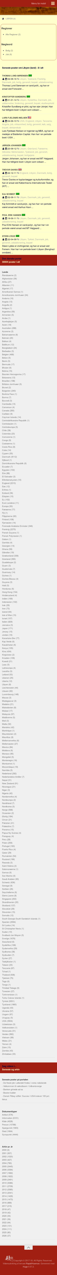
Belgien (5, 354)
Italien (5, 621)
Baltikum (6, 344)
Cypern (5, 453)
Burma (5, 397)
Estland (5, 492)
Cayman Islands (9, 417)
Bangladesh (7, 347)
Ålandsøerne (8, 275)
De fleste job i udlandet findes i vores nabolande (24, 1082)
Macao (5, 697)
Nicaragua (7, 786)
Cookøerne (7, 443)
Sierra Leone (8, 895)
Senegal (6, 885)
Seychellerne (8, 892)
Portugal (6, 846)
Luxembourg (8, 694)
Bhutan (5, 367)
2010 (4, 1182)
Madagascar (8, 700)
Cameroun (7, 407)
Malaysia (6, 714)
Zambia (5, 1050)
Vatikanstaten (8, 1027)
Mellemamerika (9, 740)
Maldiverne (7, 717)
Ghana (5, 549)
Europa (5, 506)
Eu (3, 499)
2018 (4, 1209)
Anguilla (6, 304)
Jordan (5, 634)
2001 (4, 1153)
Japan (5, 628)
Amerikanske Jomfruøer (13, 295)
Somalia (6, 915)
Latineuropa (7, 667)
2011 (4, 1186)
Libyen (5, 684)
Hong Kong (7, 591)
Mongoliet (6, 756)
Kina (4, 651)
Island (5, 611)
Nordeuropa (7, 799)
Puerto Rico (7, 849)
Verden (5, 1034)
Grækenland (8, 555)
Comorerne (7, 436)
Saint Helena (8, 865)
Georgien (6, 545)
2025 (4, 1232)
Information (7, 1117)
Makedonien (8, 707)
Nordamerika (8, 796)
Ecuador (6, 466)
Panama (6, 829)
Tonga (5, 984)
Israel (5, 618)
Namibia (6, 770)
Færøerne (6, 509)
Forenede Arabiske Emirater (15, 525)
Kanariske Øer (9, 638)
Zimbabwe (7, 1053)
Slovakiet (6, 908)
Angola (5, 301)
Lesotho (6, 671)
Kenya (5, 648)
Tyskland (6, 1004)
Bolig (8, 50)
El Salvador (7, 476)
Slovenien (6, 912)
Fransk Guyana (9, 532)
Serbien (6, 888)
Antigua (5, 308)
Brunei (5, 387)
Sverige (6, 938)
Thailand (6, 974)
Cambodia (7, 403)
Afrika (5, 281)
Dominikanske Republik (13, 463)
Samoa (5, 872)
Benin (5, 361)
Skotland (6, 905)
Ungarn (5, 1014)
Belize (5, 357)
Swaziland (7, 941)
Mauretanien (8, 733)
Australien (7, 328)
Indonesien (7, 601)
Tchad (5, 971)
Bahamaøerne (8, 334)
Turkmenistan (8, 994)
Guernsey (7, 572)
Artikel (5, 1114)
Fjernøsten (7, 522)
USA (4, 1020)
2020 (4, 1215)
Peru (4, 839)
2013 (4, 1192)
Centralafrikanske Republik (14, 420)
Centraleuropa (8, 427)
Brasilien (6, 380)
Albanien (6, 285)
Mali (4, 720)
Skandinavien (8, 902)
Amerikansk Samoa (11, 291)
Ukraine (6, 1011)
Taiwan (5, 964)
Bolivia (5, 370)
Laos (4, 664)
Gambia (6, 542)
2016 (4, 1202)
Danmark (6, 456)
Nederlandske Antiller (12, 776)
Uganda (6, 1007)
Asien (5, 324)
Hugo (25, 1266)
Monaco (6, 753)
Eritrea (5, 489)
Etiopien (6, 496)
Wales (5, 1040)
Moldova (6, 750)
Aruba (5, 318)
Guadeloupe (8, 562)
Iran (4, 608)
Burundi (6, 400)
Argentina (6, 311)
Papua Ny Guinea (10, 832)
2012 (4, 1189)
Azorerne (6, 331)
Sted (4, 1131)
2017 (4, 1205)
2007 (4, 1172)
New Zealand (8, 783)
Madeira (6, 704)
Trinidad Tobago (9, 987)
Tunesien (6, 991)
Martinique (7, 730)
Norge (5, 809)
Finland (5, 519)
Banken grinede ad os (13, 1089)
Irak (4, 605)
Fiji (3, 512)
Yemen (5, 1044)
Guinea (5, 575)
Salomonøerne (9, 869)
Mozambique (8, 766)
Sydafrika (6, 945)
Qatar (5, 852)
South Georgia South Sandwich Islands (20, 918)
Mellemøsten (8, 743)
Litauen (5, 690)
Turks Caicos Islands (12, 997)
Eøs (4, 486)
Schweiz (6, 882)
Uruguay (6, 1017)
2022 (4, 1222)
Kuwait (5, 661)
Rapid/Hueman (33, 1263)
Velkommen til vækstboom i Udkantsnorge (22, 1086)
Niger (4, 789)
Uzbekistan (7, 1024)
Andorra (6, 298)
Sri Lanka (6, 925)
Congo (5, 440)
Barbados (6, 351)
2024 (4, 1229)
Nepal (5, 780)
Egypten (6, 469)
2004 (4, 1163)
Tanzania (6, 968)
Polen (5, 842)
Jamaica (6, 624)
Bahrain (6, 337)
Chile (4, 430)
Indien (5, 598)
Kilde (4, 1121)
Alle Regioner (12, 34)
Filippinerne (7, 516)
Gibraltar (6, 552)
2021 (4, 1219)
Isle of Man (7, 615)
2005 (4, 1166)
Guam (5, 565)
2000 (4, 1149)
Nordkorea (7, 806)
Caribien (6, 413)
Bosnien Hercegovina (12, 374)
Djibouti (5, 459)
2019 (4, 1212)
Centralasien (8, 423)
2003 (4, 1159)
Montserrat (7, 763)
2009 (4, 1179)
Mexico (5, 747)
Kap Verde (7, 641)
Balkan (5, 341)
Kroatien (6, 657)
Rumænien (7, 855)
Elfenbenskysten (10, 479)
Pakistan (6, 822)
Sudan (5, 931)
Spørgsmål (7, 1127)
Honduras (6, 588)
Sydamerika (8, 948)
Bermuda (6, 364)
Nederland (7, 773)
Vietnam (6, 1037)
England (6, 483)
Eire (4, 473)
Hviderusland (8, 595)
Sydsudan (7, 954)
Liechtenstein (8, 687)
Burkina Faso (8, 394)
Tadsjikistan (7, 961)
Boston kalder (9, 1092)
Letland (5, 674)
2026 (4, 1235)
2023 (4, 1225)
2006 (4, 1169)
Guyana (6, 582)
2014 (4, 1196)
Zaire (4, 1047)
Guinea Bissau (9, 578)
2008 (4, 1176)
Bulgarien (6, 390)
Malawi (5, 710)
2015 (4, 1199)
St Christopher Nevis (11, 928)
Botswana (7, 377)
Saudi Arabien (8, 879)
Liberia (5, 681)
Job (7, 54)
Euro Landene (8, 502)
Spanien (6, 921)
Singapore (7, 898)
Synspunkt (7, 1134)
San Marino (7, 875)
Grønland (6, 558)
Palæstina (7, 826)
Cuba (4, 450)
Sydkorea (6, 951)
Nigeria (5, 793)
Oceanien (6, 813)
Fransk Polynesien (10, 535)
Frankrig (6, 529)
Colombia (6, 433)
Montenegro (7, 760)
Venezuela (7, 1030)
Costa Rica (7, 446)
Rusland (6, 859)
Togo (4, 981)
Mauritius (6, 737)
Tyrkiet (5, 1001)
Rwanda (6, 862)
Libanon (6, 677)
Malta (5, 723)
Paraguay (6, 836)
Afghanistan (7, 278)
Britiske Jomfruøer (10, 384)
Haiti (4, 585)
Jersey (5, 631)
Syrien (5, 958)
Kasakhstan (7, 644)
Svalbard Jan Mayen (11, 935)
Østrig (5, 816)
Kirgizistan (7, 654)
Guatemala (7, 568)
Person (5, 1124)
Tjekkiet (6, 978)
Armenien (6, 314)
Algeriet (5, 288)
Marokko (6, 727)
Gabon (5, 539)
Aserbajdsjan (8, 321)
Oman (5, 819)
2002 (4, 1156)
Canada (6, 410)
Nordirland (7, 803)
